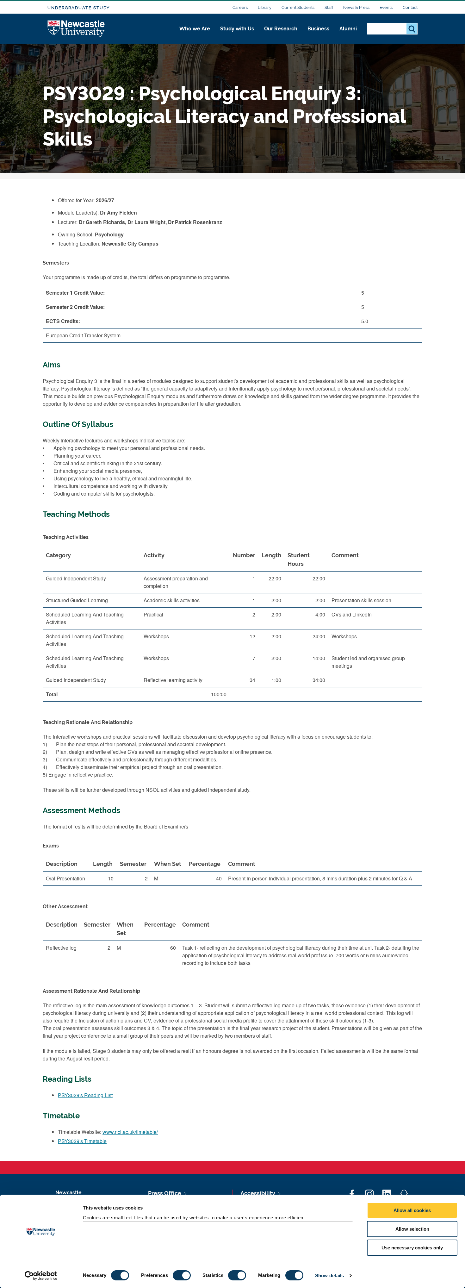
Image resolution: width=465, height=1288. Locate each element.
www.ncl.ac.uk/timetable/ (130, 1131)
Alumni (348, 29)
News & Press (356, 7)
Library (264, 7)
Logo (76, 29)
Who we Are (194, 29)
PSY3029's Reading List (85, 1095)
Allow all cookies (412, 1210)
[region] (232, 627)
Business (318, 29)
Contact (410, 7)
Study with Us (237, 29)
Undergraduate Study (78, 7)
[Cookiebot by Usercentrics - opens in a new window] (41, 1275)
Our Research (280, 29)
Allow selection (412, 1229)
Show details (329, 1275)
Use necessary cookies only (412, 1247)
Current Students (298, 7)
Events (386, 7)
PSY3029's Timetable (82, 1141)
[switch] (182, 1275)
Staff (329, 7)
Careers (240, 7)
